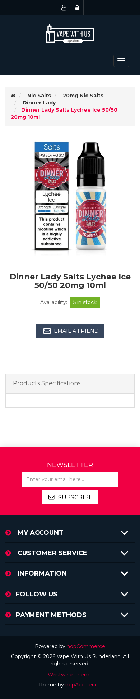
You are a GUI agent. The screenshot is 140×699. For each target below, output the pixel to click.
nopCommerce (86, 646)
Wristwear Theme (70, 674)
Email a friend (76, 331)
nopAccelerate (83, 684)
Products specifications (46, 383)
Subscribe (75, 497)
